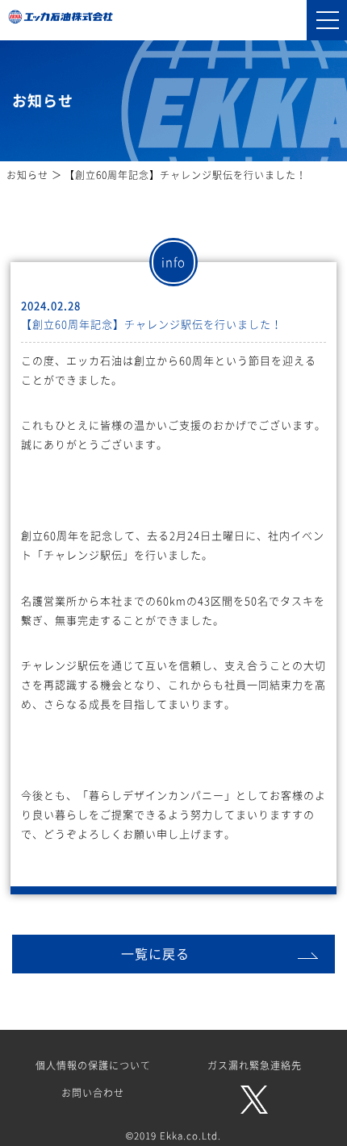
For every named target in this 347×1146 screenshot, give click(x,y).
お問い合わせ (92, 1093)
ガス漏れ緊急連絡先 (254, 1065)
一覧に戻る (155, 953)
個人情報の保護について (93, 1065)
